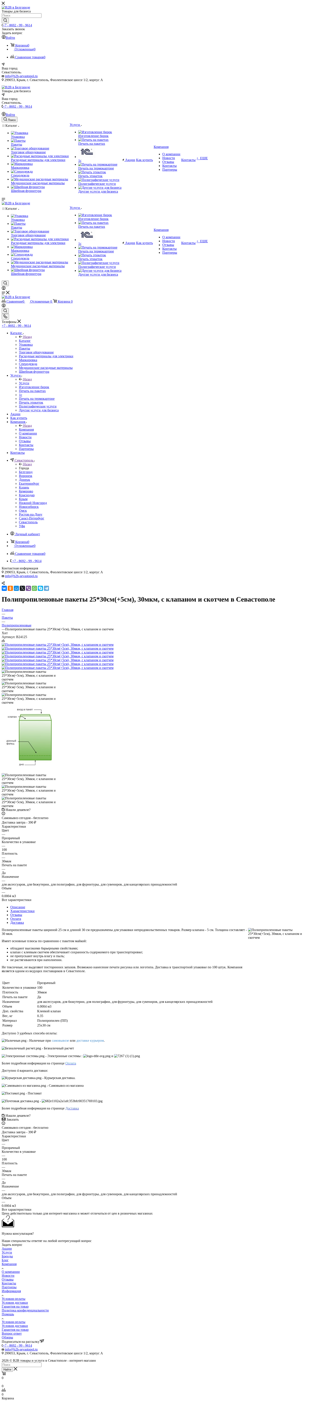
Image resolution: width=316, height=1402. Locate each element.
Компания (26, 429)
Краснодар (27, 495)
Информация (11, 1291)
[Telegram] (46, 588)
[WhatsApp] (34, 588)
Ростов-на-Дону (30, 514)
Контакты (9, 1283)
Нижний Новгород (33, 503)
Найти (7, 1369)
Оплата (15, 919)
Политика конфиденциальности (25, 1310)
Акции (7, 1248)
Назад (27, 337)
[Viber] (28, 588)
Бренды (7, 1256)
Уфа (22, 526)
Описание (17, 907)
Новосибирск (29, 507)
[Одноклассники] (10, 588)
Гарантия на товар (15, 1306)
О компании (11, 1272)
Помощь (8, 1314)
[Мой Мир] (16, 588)
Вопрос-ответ (12, 1333)
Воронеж (25, 476)
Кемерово (26, 491)
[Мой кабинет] (4, 289)
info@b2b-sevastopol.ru (21, 76)
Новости (8, 1275)
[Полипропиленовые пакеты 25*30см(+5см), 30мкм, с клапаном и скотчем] (58, 644)
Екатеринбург (29, 483)
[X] (22, 588)
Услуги (24, 383)
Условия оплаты (13, 1299)
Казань (24, 487)
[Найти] (5, 20)
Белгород (25, 472)
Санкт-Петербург (31, 518)
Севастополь (28, 522)
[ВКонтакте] (4, 588)
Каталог (25, 341)
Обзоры (7, 1337)
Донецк (24, 479)
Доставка (17, 922)
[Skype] (40, 588)
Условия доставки (15, 1302)
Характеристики (22, 911)
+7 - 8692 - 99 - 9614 (17, 25)
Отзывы (16, 915)
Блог (5, 1260)
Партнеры (9, 1287)
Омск (23, 510)
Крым (23, 499)
